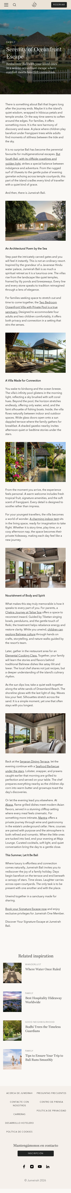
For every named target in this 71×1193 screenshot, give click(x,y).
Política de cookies (19, 1132)
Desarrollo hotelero (19, 1123)
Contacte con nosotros (19, 1103)
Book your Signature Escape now (26, 909)
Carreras (19, 1114)
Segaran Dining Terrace (34, 761)
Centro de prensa (51, 1102)
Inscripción (35, 1153)
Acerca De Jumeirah (19, 1093)
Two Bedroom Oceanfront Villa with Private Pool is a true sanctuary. (31, 307)
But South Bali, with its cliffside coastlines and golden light (32, 159)
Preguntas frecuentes (51, 1093)
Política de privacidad (51, 1111)
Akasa (9, 804)
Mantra (42, 817)
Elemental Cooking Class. (21, 655)
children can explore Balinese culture (34, 632)
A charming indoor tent (44, 519)
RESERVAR (59, 5)
